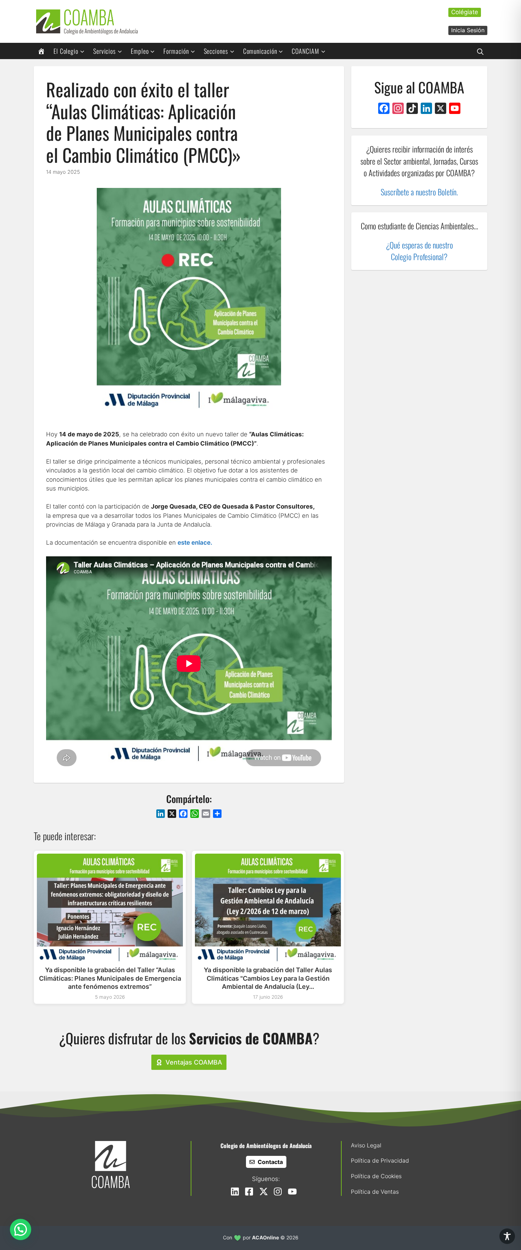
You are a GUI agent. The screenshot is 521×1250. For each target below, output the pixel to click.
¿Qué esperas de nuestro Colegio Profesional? (419, 251)
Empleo (140, 51)
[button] (480, 51)
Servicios (104, 51)
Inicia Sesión (467, 30)
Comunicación (260, 51)
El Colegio (66, 51)
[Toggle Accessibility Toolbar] (507, 1236)
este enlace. (195, 542)
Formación (176, 51)
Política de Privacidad (380, 1160)
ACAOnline (265, 1237)
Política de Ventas (375, 1191)
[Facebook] (384, 109)
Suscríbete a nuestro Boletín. (419, 191)
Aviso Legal (366, 1145)
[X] (440, 109)
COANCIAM (305, 51)
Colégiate (464, 12)
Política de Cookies (376, 1176)
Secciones (216, 51)
